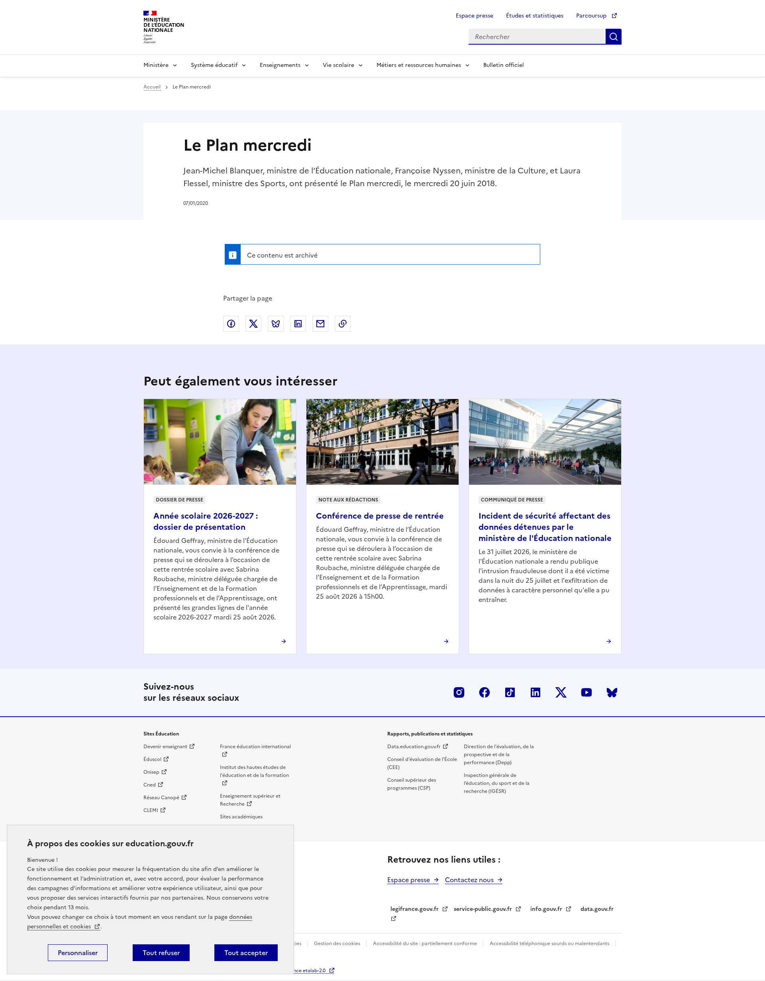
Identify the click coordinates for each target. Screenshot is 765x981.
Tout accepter (246, 952)
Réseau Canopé (161, 797)
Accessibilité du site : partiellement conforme (425, 943)
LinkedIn (535, 692)
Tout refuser (161, 952)
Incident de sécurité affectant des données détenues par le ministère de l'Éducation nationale (545, 527)
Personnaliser (78, 952)
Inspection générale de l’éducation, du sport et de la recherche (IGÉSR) (497, 783)
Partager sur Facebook (231, 324)
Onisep (151, 772)
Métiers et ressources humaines (419, 65)
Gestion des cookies (337, 943)
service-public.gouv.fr (483, 909)
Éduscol (152, 759)
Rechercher (614, 37)
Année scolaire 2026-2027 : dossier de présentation (205, 521)
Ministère (156, 65)
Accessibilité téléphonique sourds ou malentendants (550, 943)
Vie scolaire (338, 65)
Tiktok (510, 692)
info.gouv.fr (546, 909)
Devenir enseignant (165, 746)
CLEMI (150, 810)
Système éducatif (214, 65)
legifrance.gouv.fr (414, 909)
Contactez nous (469, 880)
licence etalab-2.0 (305, 970)
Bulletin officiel (503, 65)
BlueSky (612, 692)
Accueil (152, 86)
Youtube (586, 692)
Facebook (484, 692)
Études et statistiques (534, 16)
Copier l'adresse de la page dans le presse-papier (343, 324)
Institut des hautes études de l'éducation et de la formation (254, 771)
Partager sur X (253, 324)
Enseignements (280, 65)
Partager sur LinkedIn (298, 324)
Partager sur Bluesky (276, 324)
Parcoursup (592, 16)
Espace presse (474, 16)
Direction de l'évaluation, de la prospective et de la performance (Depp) (499, 754)
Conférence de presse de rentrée (380, 516)
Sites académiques (241, 816)
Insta (459, 692)
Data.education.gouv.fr (414, 746)
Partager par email (320, 324)
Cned (149, 784)
